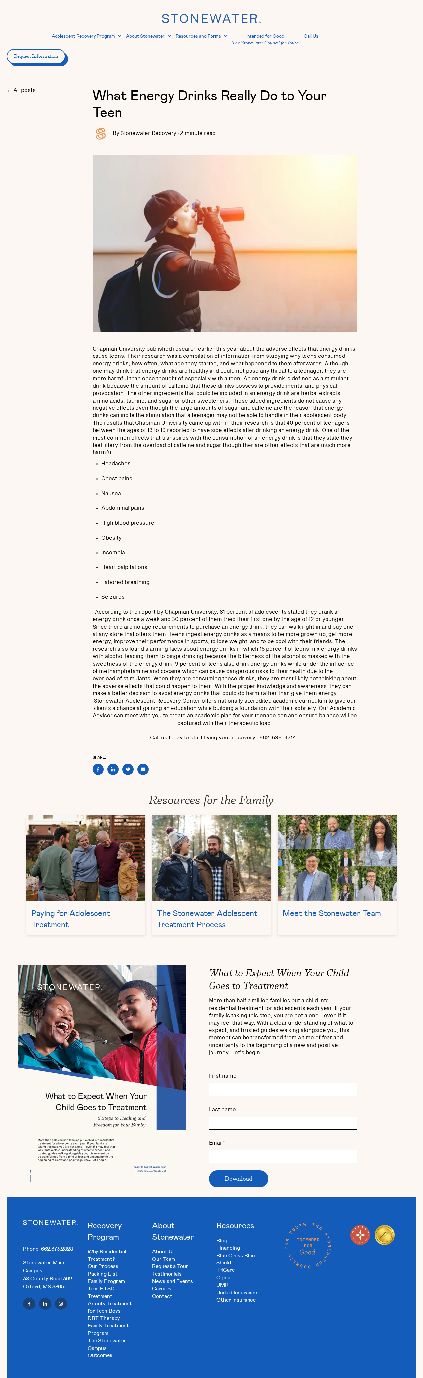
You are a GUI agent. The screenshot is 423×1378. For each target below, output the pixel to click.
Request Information (36, 56)
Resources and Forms (198, 36)
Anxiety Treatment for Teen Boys (110, 1307)
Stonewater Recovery (148, 133)
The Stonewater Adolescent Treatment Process (207, 918)
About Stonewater (145, 36)
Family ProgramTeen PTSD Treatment (106, 1288)
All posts (24, 90)
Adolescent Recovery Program (83, 36)
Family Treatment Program (108, 1329)
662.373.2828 (57, 1248)
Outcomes (100, 1355)
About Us (163, 1251)
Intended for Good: (265, 39)
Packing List (103, 1273)
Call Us (311, 36)
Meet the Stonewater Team (332, 913)
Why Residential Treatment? (107, 1255)
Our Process (103, 1265)
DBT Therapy (104, 1317)
